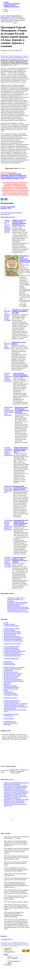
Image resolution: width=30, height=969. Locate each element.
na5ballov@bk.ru (7, 939)
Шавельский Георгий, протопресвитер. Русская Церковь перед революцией (22, 410)
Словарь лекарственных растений (13, 654)
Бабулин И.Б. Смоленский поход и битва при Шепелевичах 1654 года (15, 797)
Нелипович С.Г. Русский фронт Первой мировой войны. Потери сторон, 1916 (15, 794)
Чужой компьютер (14, 961)
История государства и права (12, 675)
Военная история (9, 663)
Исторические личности (11, 672)
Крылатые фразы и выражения (13, 639)
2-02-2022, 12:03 (17, 50)
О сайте (6, 622)
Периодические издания (11, 688)
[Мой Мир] (6, 199)
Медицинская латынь (10, 634)
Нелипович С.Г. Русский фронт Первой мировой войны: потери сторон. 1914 (15, 788)
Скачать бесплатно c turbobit (8, 172)
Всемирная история (9, 664)
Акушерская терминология (11, 649)
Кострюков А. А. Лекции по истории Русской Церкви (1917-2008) (20, 311)
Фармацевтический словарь (12, 652)
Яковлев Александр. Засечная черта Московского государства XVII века (14, 801)
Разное (6, 690)
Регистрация (7, 964)
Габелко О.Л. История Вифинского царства (16, 782)
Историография (8, 670)
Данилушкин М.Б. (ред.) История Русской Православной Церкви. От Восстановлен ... (21, 523)
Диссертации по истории (11, 714)
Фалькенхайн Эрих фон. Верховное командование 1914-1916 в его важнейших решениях (17, 604)
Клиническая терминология (12, 636)
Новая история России (10, 685)
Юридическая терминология (12, 655)
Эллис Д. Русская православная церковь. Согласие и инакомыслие (20, 375)
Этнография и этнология (11, 695)
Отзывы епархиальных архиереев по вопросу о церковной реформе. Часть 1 (21, 450)
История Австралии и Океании (13, 673)
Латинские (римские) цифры (12, 631)
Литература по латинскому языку (13, 640)
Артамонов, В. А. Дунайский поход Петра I (16, 799)
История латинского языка (11, 628)
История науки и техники (11, 676)
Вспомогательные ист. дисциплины (14, 667)
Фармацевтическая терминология (13, 637)
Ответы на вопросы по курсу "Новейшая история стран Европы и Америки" (15, 704)
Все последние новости (10, 723)
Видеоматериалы (9, 718)
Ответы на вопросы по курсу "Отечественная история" (12, 701)
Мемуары (6, 684)
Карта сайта (7, 724)
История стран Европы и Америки (14, 681)
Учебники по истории (10, 693)
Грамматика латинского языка (12, 633)
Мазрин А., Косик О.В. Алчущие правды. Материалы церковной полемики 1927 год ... (19, 222)
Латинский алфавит (9, 630)
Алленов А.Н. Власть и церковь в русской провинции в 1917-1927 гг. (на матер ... (20, 560)
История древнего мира (11, 678)
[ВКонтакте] (2, 199)
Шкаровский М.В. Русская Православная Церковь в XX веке (20, 487)
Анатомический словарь (11, 648)
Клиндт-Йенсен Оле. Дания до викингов (15, 785)
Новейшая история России (11, 687)
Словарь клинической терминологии (14, 651)
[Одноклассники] (4, 199)
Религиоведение (5, 214)
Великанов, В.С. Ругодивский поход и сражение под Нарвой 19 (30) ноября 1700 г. (16, 791)
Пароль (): (12, 958)
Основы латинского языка (11, 625)
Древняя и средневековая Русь (12, 669)
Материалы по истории (10, 697)
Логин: (9, 956)
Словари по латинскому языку (12, 643)
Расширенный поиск (10, 721)
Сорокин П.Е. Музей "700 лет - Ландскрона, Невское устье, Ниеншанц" (16, 599)
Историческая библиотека (14, 212)
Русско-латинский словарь (11, 646)
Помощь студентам (9, 624)
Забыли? (14, 958)
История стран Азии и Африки (13, 679)
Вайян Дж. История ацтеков (12, 784)
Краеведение (7, 682)
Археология (7, 661)
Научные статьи (8, 715)
